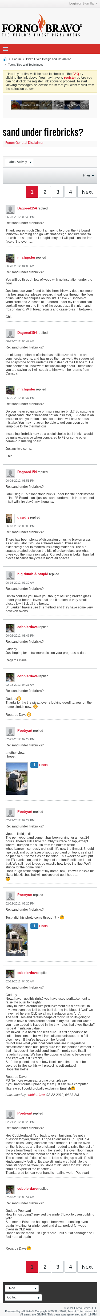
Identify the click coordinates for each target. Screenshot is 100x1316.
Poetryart (24, 731)
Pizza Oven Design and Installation (48, 59)
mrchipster (26, 257)
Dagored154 (27, 208)
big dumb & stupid (32, 574)
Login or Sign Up (81, 3)
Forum (16, 59)
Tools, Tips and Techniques (25, 64)
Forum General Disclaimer (24, 143)
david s (23, 517)
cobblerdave (27, 627)
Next (87, 192)
